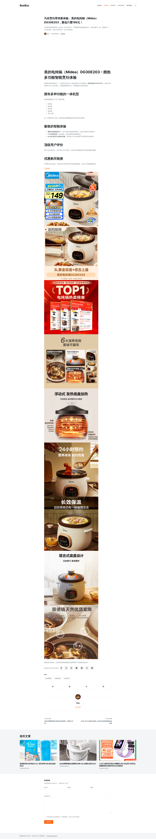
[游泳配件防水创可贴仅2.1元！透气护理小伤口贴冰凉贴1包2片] (38, 750)
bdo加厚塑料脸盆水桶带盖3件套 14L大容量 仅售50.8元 (77, 763)
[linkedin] (71, 668)
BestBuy (24, 5)
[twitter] (66, 668)
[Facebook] (52, 686)
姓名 (46, 787)
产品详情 (47, 168)
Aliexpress (121, 5)
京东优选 (106, 5)
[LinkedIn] (103, 686)
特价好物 (99, 5)
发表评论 (48, 822)
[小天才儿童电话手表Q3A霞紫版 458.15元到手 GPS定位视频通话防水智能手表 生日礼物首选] (117, 750)
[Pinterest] (86, 686)
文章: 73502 (78, 707)
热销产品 (67, 678)
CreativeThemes (52, 836)
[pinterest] (82, 668)
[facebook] (61, 668)
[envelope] (76, 668)
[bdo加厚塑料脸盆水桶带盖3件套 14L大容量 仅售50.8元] (78, 750)
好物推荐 (48, 678)
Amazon (112, 5)
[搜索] (135, 5)
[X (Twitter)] (69, 686)
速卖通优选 (129, 5)
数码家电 (58, 678)
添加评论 (47, 796)
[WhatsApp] (87, 668)
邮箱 (69, 787)
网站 (91, 787)
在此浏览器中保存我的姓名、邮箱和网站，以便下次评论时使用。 (63, 817)
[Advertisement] (78, 51)
